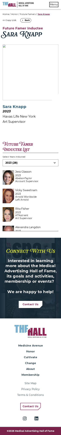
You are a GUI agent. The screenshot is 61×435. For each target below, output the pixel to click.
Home (6, 14)
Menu (54, 4)
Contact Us (31, 304)
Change (30, 363)
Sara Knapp (44, 14)
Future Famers (28, 14)
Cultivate (30, 357)
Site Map (30, 383)
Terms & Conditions (30, 395)
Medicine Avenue (30, 345)
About (30, 369)
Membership (30, 374)
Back (27, 20)
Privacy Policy (30, 389)
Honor (14, 14)
